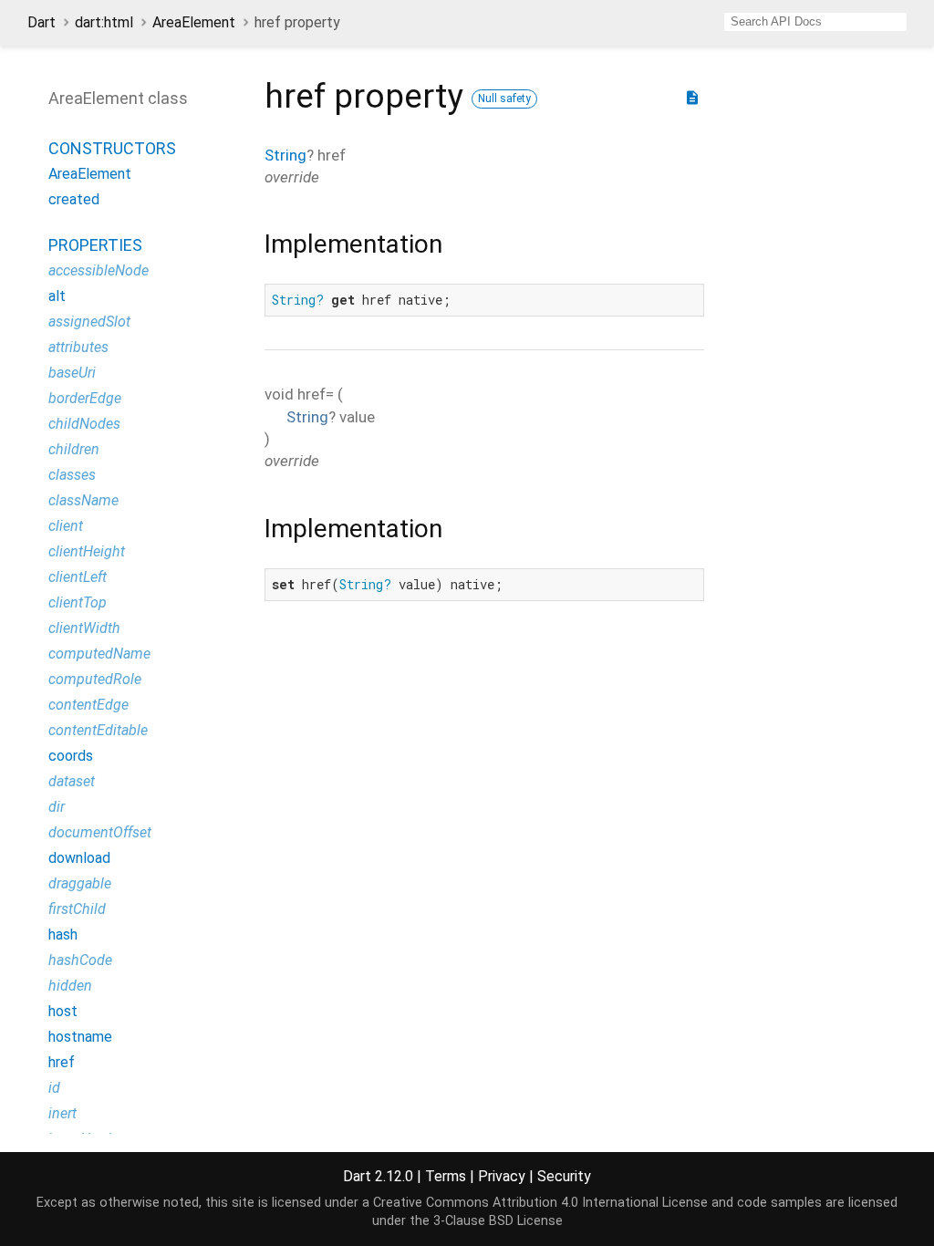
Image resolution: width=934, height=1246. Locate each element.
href (61, 1062)
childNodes (84, 423)
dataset (71, 781)
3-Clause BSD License (498, 1221)
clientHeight (86, 551)
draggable (79, 883)
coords (70, 755)
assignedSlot (89, 321)
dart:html (104, 22)
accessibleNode (98, 270)
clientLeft (77, 577)
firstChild (77, 909)
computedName (99, 653)
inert (62, 1113)
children (73, 449)
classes (72, 474)
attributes (78, 347)
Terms (445, 1176)
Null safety (504, 98)
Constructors (112, 148)
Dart (41, 22)
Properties (95, 244)
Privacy (501, 1176)
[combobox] (815, 22)
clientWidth (84, 628)
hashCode (80, 960)
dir (56, 806)
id (54, 1087)
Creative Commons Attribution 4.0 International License (540, 1202)
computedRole (94, 679)
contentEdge (88, 704)
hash (63, 934)
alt (57, 296)
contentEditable (98, 730)
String (285, 155)
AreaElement (193, 22)
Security (564, 1176)
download (79, 858)
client (65, 526)
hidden (70, 985)
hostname (80, 1036)
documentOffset (99, 832)
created (73, 199)
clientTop (77, 602)
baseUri (72, 372)
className (83, 500)
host (63, 1011)
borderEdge (84, 398)
